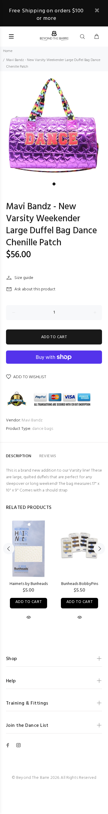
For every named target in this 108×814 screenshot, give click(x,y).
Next (99, 548)
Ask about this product (35, 289)
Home (7, 51)
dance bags (42, 428)
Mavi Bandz (32, 420)
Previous (8, 548)
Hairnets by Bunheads (29, 583)
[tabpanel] (54, 125)
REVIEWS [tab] (47, 456)
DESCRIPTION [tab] (19, 456)
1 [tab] (54, 183)
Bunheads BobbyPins (79, 583)
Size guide (23, 277)
